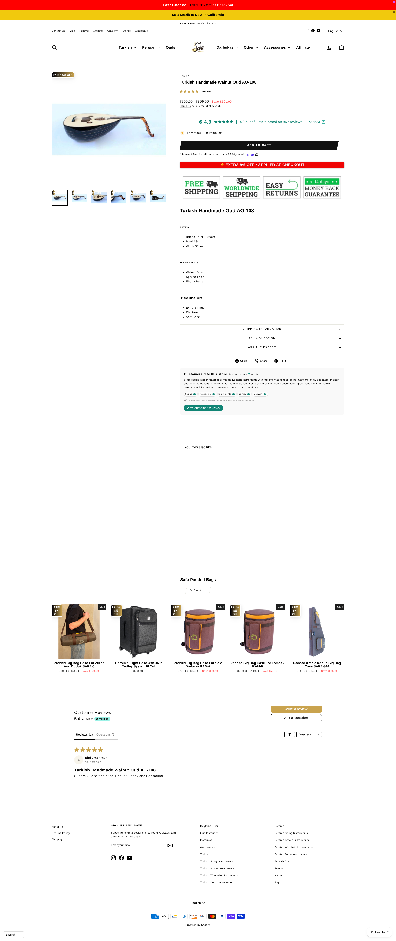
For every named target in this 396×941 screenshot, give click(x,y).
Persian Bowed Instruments (292, 840)
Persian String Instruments (291, 833)
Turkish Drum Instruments (216, 882)
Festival (84, 30)
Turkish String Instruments (216, 861)
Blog (72, 30)
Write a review (296, 709)
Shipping (185, 106)
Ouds (171, 47)
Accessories (275, 47)
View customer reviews (203, 408)
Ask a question (262, 338)
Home (183, 75)
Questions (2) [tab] (106, 734)
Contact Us (58, 30)
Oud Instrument (209, 833)
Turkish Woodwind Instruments (219, 875)
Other (249, 47)
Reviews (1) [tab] (84, 734)
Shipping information (262, 328)
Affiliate (98, 30)
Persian (149, 47)
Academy (113, 30)
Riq (277, 882)
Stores (127, 30)
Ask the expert (262, 347)
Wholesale (141, 30)
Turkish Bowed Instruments (217, 868)
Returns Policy (61, 833)
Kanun (279, 875)
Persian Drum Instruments (291, 854)
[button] (189, 91)
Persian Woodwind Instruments (294, 847)
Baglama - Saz (209, 826)
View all (197, 590)
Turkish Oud (282, 861)
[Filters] (289, 734)
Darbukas (226, 47)
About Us (57, 826)
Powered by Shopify (198, 924)
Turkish (126, 47)
